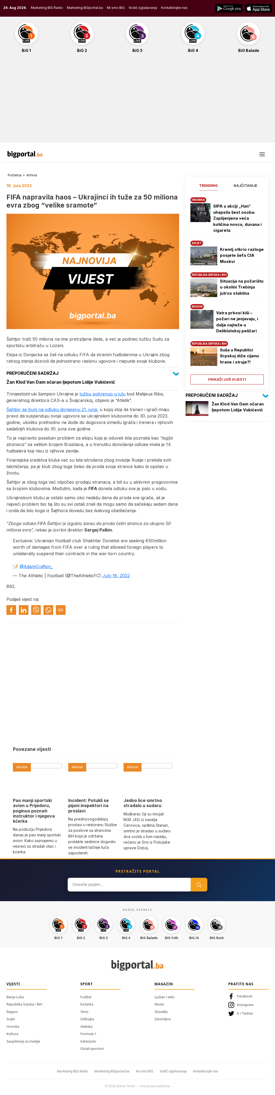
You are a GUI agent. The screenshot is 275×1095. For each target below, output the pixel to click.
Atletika (86, 1026)
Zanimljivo (162, 1018)
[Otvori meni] (262, 154)
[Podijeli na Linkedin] (23, 610)
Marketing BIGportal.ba (111, 1071)
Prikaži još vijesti (227, 379)
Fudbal (85, 996)
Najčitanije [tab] (245, 185)
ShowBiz (161, 1011)
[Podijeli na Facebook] (11, 610)
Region (12, 1011)
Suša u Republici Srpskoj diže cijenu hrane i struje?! (239, 356)
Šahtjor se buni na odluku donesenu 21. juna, (52, 409)
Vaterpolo (88, 1041)
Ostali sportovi (92, 1048)
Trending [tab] (208, 185)
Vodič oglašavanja (143, 8)
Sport (86, 984)
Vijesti (13, 984)
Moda (159, 1004)
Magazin (163, 984)
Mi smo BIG (144, 1071)
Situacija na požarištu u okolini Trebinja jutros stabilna (241, 287)
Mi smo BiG (116, 8)
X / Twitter (245, 1013)
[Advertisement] (137, 100)
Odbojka (87, 1018)
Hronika (12, 1026)
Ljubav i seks (164, 996)
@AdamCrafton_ (36, 566)
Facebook (244, 996)
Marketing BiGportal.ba (85, 8)
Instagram (245, 1004)
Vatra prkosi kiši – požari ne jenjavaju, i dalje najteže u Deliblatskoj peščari (237, 322)
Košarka (86, 1004)
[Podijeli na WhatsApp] (48, 610)
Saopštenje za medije (23, 1041)
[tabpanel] (227, 288)
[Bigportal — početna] (25, 154)
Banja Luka (15, 996)
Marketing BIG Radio (47, 8)
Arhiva (31, 175)
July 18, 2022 (116, 575)
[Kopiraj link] (61, 610)
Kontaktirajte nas (174, 8)
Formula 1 (88, 1033)
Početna (14, 175)
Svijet (10, 1018)
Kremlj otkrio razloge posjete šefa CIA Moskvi (242, 255)
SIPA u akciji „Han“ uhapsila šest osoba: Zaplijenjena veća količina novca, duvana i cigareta (237, 218)
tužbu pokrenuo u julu (102, 394)
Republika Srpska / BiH (24, 1004)
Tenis (84, 1011)
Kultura (12, 1033)
